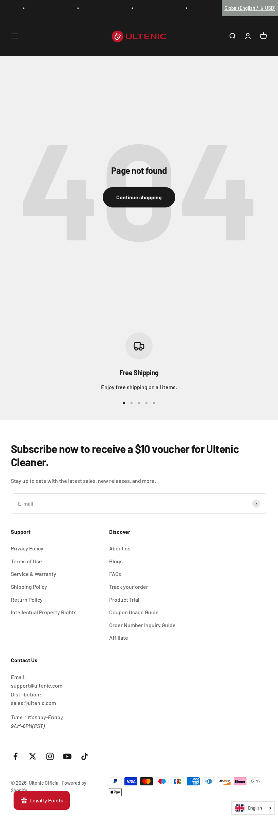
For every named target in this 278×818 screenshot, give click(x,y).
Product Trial (124, 599)
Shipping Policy (29, 586)
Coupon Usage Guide (134, 612)
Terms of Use (26, 561)
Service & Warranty (33, 573)
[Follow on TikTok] (84, 756)
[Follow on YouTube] (67, 756)
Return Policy (27, 599)
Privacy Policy (27, 548)
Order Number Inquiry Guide (142, 625)
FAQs (115, 573)
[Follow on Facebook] (15, 756)
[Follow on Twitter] (32, 756)
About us (120, 548)
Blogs (116, 561)
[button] (250, 8)
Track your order (128, 586)
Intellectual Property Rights (44, 612)
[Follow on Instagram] (50, 756)
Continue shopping (139, 197)
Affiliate (118, 637)
